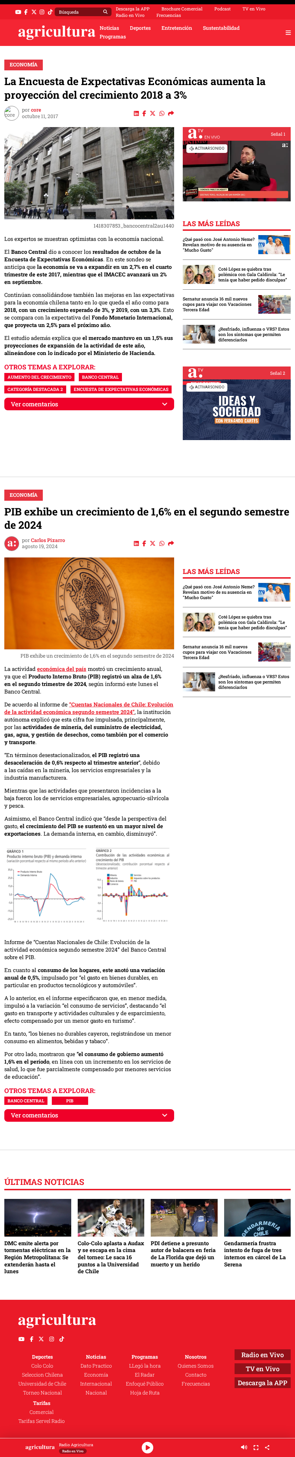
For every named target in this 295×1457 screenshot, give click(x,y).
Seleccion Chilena (42, 1375)
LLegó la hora (145, 1366)
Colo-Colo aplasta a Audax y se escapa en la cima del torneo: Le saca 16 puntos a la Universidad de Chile (111, 1257)
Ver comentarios (34, 404)
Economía (23, 64)
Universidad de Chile (42, 1384)
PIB (69, 1100)
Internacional (96, 1384)
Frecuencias (168, 15)
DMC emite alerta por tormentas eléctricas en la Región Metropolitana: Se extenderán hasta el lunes (37, 1257)
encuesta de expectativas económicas (121, 389)
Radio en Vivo (130, 15)
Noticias (109, 28)
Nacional (96, 1393)
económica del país (61, 668)
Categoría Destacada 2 (35, 389)
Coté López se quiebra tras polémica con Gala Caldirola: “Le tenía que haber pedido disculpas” (252, 274)
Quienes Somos (196, 1366)
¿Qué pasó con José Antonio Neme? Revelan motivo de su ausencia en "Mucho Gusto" (219, 245)
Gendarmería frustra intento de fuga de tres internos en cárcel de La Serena (255, 1253)
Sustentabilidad (221, 28)
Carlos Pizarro (48, 540)
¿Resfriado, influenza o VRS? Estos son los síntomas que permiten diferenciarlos (253, 334)
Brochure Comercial (182, 8)
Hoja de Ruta (145, 1393)
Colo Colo (42, 1366)
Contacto (195, 1375)
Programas (113, 36)
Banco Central (100, 377)
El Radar (145, 1375)
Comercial (42, 1412)
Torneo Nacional (42, 1393)
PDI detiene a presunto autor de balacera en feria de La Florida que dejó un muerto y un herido (183, 1253)
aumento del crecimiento (39, 377)
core (36, 110)
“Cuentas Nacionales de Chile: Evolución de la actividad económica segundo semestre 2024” (88, 708)
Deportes (140, 28)
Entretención (177, 28)
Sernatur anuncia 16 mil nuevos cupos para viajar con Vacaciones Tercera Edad (217, 304)
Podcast (222, 8)
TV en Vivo (254, 8)
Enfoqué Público (145, 1384)
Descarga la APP (133, 8)
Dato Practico (96, 1366)
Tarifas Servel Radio (41, 1421)
